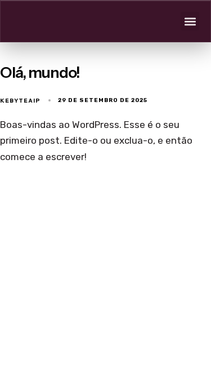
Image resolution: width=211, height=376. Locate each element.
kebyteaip (20, 100)
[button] (190, 21)
